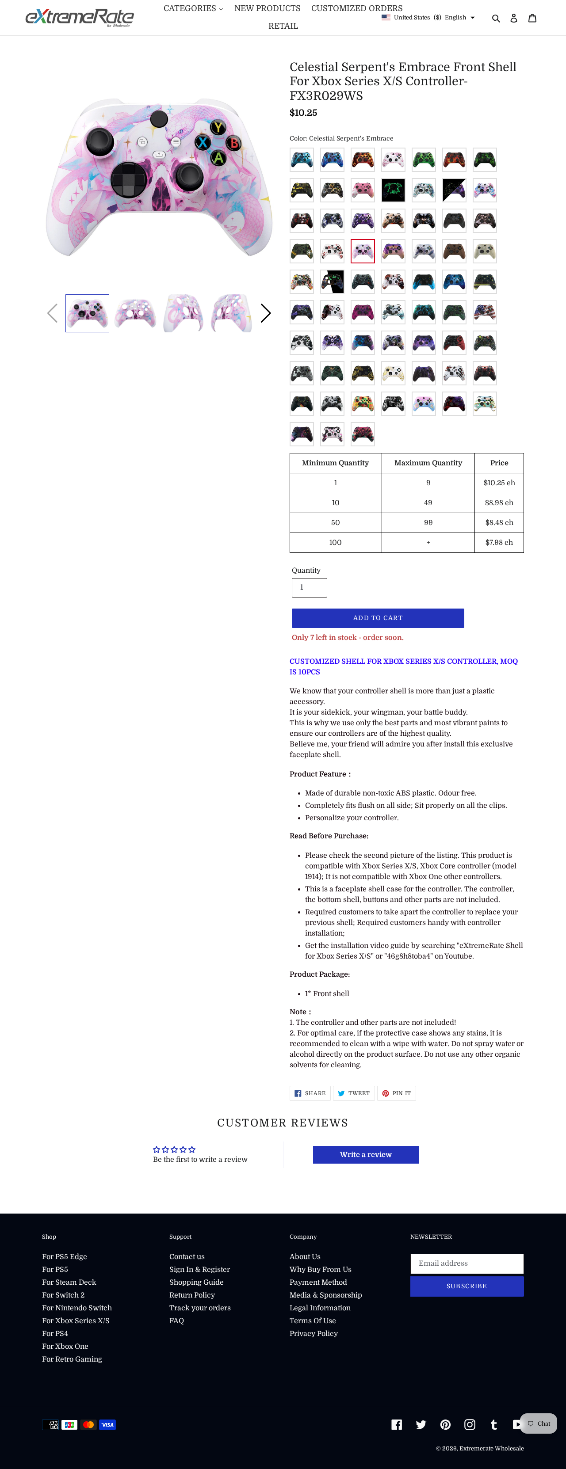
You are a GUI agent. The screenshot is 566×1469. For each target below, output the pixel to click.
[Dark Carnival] (485, 160)
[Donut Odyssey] (424, 404)
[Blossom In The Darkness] (485, 221)
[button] (266, 313)
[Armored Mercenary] (424, 221)
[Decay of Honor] (332, 190)
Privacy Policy (314, 1334)
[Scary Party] (485, 343)
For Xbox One (65, 1347)
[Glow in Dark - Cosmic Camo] (454, 190)
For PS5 (55, 1270)
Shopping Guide (196, 1282)
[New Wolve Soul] (302, 343)
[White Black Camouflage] (332, 404)
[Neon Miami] (393, 251)
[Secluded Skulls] (302, 373)
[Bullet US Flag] (485, 282)
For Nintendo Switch (77, 1308)
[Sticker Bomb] (302, 282)
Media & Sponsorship (326, 1295)
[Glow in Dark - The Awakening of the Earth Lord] (393, 190)
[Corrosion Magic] (424, 160)
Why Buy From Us (321, 1270)
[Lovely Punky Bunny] (332, 434)
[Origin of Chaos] (363, 343)
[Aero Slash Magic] (302, 160)
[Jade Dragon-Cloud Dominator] (424, 190)
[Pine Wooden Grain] (485, 251)
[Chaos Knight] (302, 312)
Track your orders (200, 1308)
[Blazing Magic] (363, 160)
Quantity (306, 571)
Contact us (187, 1257)
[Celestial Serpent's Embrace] (363, 251)
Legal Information (320, 1308)
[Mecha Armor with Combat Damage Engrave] (363, 282)
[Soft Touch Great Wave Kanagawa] (393, 312)
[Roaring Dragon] (454, 343)
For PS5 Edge (64, 1257)
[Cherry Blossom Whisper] (393, 160)
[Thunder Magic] (363, 221)
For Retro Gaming (72, 1359)
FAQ (176, 1321)
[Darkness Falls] (393, 404)
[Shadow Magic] (332, 221)
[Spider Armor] (485, 373)
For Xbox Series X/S (76, 1321)
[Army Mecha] (302, 251)
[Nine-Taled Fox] (332, 343)
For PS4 (55, 1334)
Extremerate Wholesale (491, 1448)
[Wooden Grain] (454, 251)
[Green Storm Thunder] (424, 312)
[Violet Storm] (424, 373)
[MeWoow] (485, 190)
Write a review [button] (366, 1155)
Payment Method (318, 1282)
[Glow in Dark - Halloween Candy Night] (332, 282)
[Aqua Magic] (332, 160)
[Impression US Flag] (485, 312)
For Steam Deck (69, 1282)
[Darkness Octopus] (363, 312)
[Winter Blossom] (332, 251)
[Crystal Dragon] (424, 251)
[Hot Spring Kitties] (485, 404)
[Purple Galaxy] (424, 343)
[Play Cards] (393, 343)
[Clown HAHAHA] (332, 312)
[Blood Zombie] (393, 282)
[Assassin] (393, 221)
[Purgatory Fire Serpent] (454, 160)
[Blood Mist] (454, 221)
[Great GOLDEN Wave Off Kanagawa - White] (393, 373)
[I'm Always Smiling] (302, 434)
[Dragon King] (454, 404)
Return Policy (192, 1295)
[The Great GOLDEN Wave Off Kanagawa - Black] (363, 373)
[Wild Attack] (454, 373)
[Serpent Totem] (332, 373)
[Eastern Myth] (302, 190)
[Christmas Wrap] (363, 404)
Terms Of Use (313, 1321)
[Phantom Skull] (302, 221)
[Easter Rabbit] (363, 190)
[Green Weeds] (454, 312)
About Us (305, 1257)
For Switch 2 (63, 1295)
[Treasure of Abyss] (363, 434)
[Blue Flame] (424, 282)
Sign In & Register (199, 1270)
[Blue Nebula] (454, 282)
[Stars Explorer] (302, 404)
